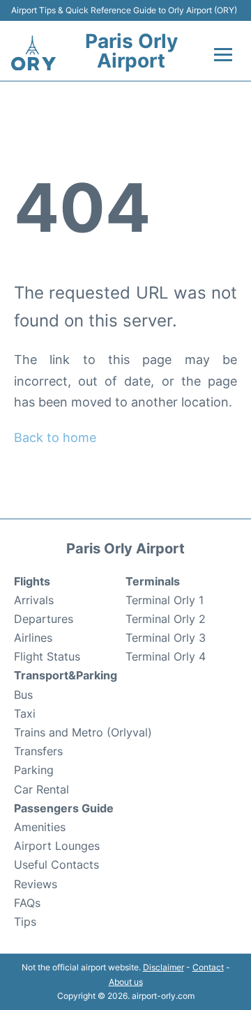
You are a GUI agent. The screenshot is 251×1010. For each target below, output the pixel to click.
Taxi (25, 713)
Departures (43, 619)
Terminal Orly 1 (165, 600)
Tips (25, 922)
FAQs (27, 903)
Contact (208, 967)
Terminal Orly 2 (166, 619)
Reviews (35, 884)
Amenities (40, 827)
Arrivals (34, 600)
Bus (23, 695)
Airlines (33, 638)
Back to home (55, 437)
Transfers (38, 751)
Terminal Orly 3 (166, 638)
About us (126, 982)
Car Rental (41, 789)
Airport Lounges (57, 846)
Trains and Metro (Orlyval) (83, 732)
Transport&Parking (65, 675)
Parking (34, 770)
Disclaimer (163, 967)
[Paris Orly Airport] (33, 53)
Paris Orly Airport (131, 50)
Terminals (153, 581)
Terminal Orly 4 (166, 656)
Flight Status (47, 656)
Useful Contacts (56, 864)
